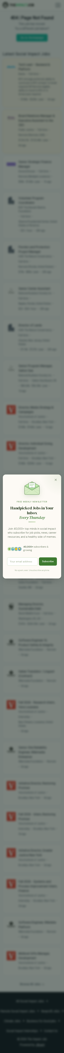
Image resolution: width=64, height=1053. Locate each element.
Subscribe (48, 561)
